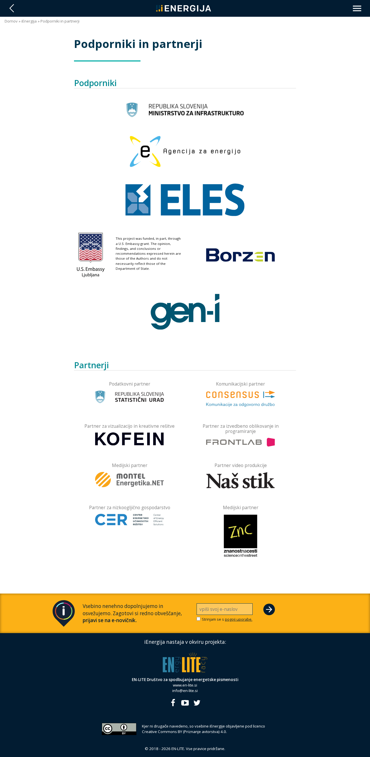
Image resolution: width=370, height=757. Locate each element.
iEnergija (29, 21)
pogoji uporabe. (238, 619)
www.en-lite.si (185, 685)
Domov (11, 21)
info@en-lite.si (185, 690)
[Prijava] (269, 609)
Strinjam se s (227, 619)
